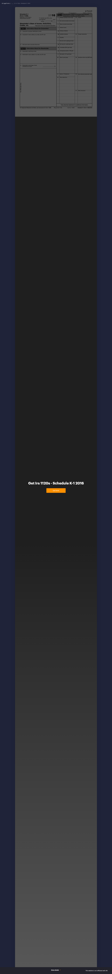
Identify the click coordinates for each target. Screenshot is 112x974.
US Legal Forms (6, 3)
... (12, 3)
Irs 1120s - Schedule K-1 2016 (22, 3)
